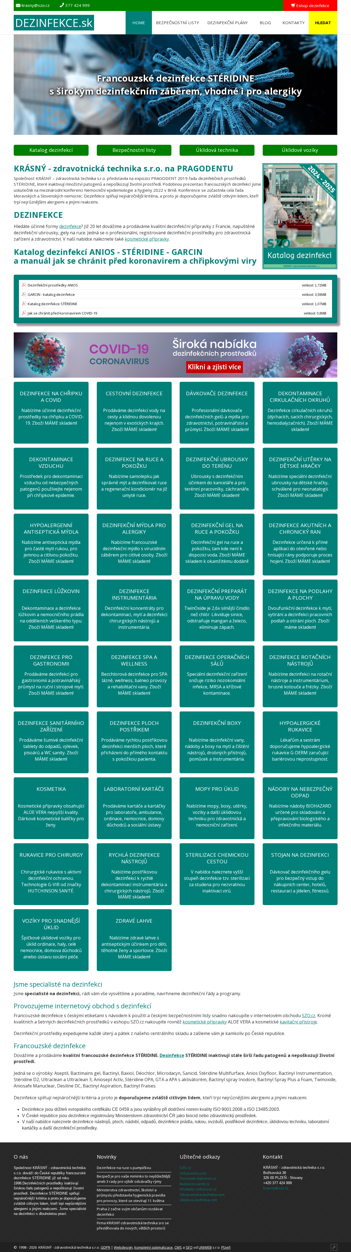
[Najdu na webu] (315, 16)
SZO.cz (308, 1015)
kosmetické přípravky (147, 239)
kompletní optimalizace (153, 1247)
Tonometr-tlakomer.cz (198, 1178)
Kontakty (293, 22)
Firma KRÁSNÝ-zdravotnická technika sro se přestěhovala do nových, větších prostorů (133, 1225)
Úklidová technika (217, 150)
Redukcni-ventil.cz (195, 1183)
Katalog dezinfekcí (51, 150)
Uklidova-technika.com (198, 1199)
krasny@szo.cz (36, 5)
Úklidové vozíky (300, 150)
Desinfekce (172, 1055)
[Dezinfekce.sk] (99, 22)
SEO (189, 1247)
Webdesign (123, 1247)
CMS (178, 1247)
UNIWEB (205, 1247)
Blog (265, 22)
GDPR (105, 1247)
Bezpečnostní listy (177, 22)
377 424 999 (77, 5)
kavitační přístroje (298, 1022)
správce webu (319, 1246)
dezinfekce (70, 226)
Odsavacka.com (193, 1173)
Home (138, 22)
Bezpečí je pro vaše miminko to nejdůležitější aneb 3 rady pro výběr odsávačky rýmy (133, 1179)
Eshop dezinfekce (312, 5)
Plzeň (226, 1247)
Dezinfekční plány (227, 22)
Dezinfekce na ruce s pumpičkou (124, 1167)
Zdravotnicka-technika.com (202, 1194)
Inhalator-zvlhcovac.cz (198, 1189)
